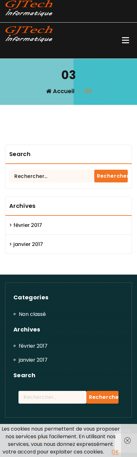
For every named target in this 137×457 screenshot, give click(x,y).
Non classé (32, 314)
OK (115, 451)
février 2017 (27, 225)
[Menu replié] (125, 40)
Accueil (63, 91)
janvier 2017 (28, 244)
